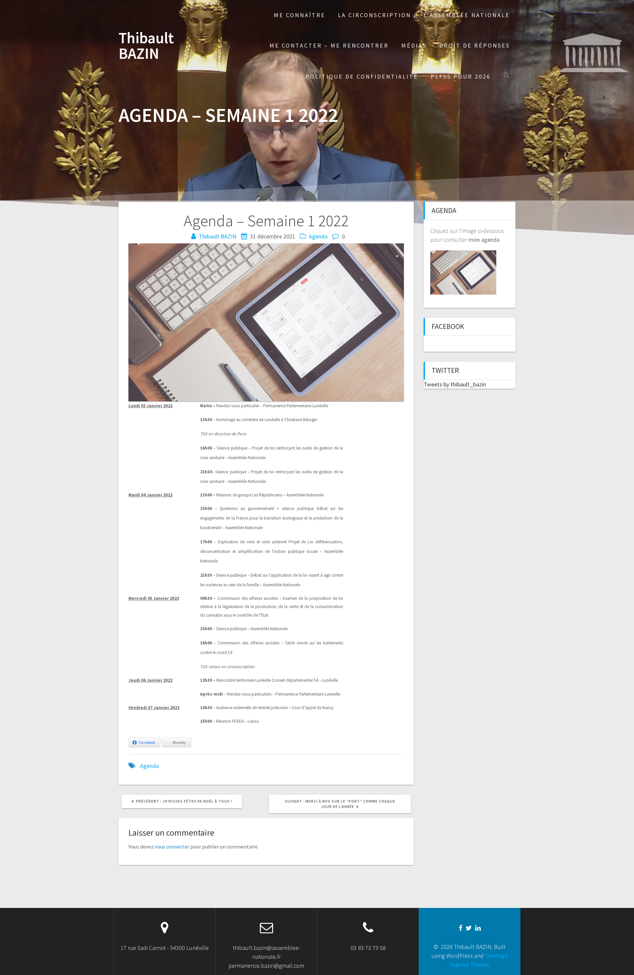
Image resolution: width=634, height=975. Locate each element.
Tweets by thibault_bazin (455, 384)
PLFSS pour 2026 (461, 76)
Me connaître (299, 15)
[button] (506, 76)
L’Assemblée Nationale (467, 15)
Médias (414, 45)
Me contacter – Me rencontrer (329, 45)
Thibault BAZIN (146, 45)
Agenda (318, 236)
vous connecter (172, 846)
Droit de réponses (474, 45)
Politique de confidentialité (361, 76)
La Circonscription (374, 15)
